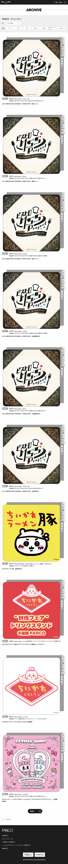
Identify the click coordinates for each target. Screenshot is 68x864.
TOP (3, 819)
